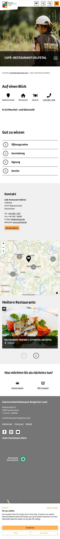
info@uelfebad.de (18, 219)
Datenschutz (7, 424)
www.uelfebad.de (20, 222)
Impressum (19, 424)
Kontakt (29, 424)
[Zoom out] (3, 247)
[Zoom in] (3, 243)
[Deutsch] (36, 3)
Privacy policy (52, 507)
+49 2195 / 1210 (49, 100)
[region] (30, 267)
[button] (11, 228)
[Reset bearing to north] (3, 251)
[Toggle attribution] (57, 293)
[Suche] (50, 3)
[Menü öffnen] (56, 3)
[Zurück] (24, 355)
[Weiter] (36, 355)
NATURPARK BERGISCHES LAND (18, 73)
